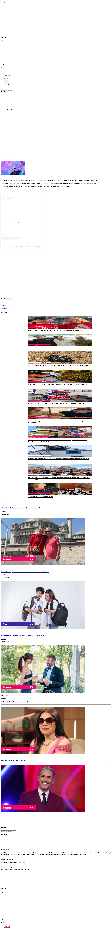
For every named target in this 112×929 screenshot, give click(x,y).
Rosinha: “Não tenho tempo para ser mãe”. (15, 702)
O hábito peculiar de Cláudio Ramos (13, 760)
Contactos (7, 10)
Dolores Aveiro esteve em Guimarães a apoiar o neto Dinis (50, 348)
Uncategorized (7, 100)
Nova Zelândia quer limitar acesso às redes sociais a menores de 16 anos (25, 572)
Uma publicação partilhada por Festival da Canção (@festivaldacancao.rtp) (22, 246)
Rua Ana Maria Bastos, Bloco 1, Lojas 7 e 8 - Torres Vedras (18, 846)
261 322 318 (5, 840)
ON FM (7, 75)
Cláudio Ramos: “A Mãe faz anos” (40, 497)
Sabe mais (4, 856)
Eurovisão (11, 299)
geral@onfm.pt (5, 843)
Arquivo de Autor (5, 308)
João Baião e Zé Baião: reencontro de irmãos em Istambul (20, 508)
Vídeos (6, 81)
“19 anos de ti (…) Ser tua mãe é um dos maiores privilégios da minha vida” (56, 330)
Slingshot (32, 870)
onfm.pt (4, 838)
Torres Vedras (7, 83)
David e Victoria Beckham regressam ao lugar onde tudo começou (23, 635)
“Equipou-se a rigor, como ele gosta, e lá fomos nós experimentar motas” (56, 403)
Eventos (6, 80)
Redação (9, 109)
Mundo (6, 96)
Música (6, 97)
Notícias (6, 78)
